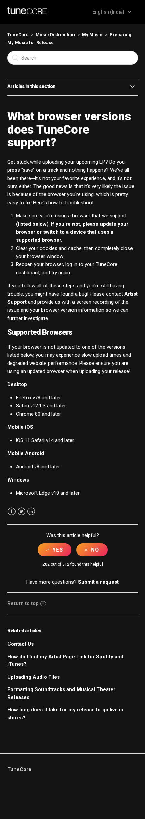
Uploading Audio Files (33, 677)
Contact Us (20, 644)
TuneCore (18, 34)
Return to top (23, 603)
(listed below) (32, 224)
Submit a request (98, 582)
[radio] (54, 549)
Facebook (11, 511)
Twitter (21, 511)
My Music (92, 34)
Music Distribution (55, 34)
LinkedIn (31, 511)
